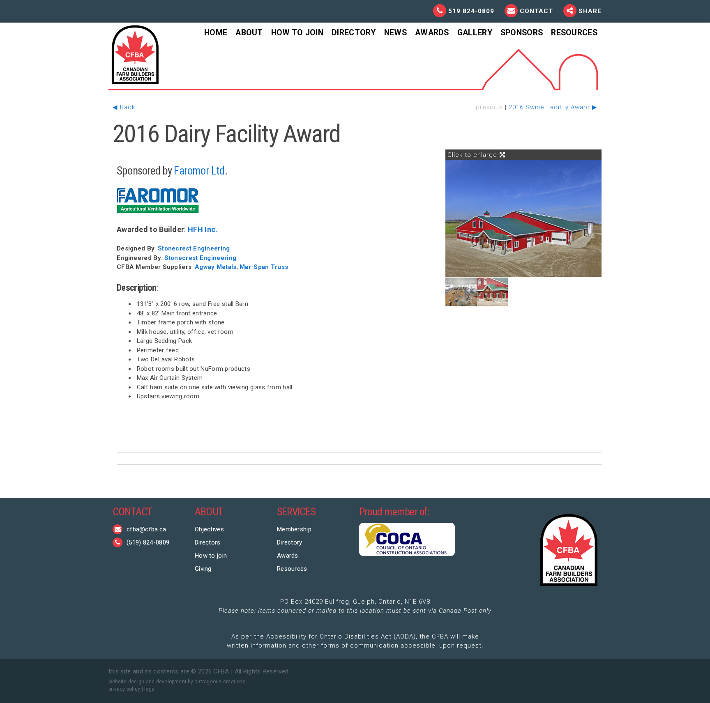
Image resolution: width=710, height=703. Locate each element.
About (249, 32)
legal (150, 689)
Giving (203, 568)
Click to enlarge (473, 155)
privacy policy (124, 689)
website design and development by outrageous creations (177, 682)
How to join (211, 555)
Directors (208, 542)
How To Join (297, 32)
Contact (537, 11)
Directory (354, 32)
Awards (432, 32)
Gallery (474, 32)
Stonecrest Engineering (194, 248)
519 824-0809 (471, 11)
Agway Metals (216, 267)
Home (215, 32)
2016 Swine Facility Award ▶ (553, 107)
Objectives (209, 529)
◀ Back (124, 107)
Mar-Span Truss (264, 267)
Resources (574, 32)
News (395, 32)
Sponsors (521, 32)
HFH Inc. (202, 229)
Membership (294, 529)
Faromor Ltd (199, 170)
